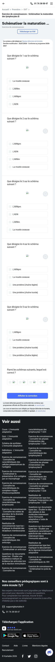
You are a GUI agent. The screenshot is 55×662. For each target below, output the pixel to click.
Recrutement (7, 650)
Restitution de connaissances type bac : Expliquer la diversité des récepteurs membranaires (13, 527)
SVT (25, 9)
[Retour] (4, 3)
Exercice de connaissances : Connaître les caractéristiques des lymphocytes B (41, 452)
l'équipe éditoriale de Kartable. (32, 41)
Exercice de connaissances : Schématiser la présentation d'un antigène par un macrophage (14, 475)
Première (16, 9)
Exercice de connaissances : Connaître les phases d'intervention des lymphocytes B (41, 464)
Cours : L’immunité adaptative (10, 430)
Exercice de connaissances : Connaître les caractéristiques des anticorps (14, 539)
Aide (16, 645)
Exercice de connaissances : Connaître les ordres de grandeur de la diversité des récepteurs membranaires (14, 514)
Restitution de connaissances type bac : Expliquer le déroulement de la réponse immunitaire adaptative (40, 548)
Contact (5, 645)
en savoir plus (39, 405)
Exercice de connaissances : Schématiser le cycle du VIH (41, 569)
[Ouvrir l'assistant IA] (49, 652)
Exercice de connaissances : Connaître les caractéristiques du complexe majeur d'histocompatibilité (14, 488)
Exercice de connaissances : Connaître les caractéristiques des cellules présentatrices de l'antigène (14, 462)
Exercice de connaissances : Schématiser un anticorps (14, 548)
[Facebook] (22, 656)
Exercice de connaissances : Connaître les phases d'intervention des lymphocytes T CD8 (41, 487)
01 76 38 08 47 (41, 4)
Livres (25, 645)
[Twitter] (29, 656)
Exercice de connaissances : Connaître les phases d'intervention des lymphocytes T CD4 (41, 440)
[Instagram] (35, 656)
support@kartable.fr (15, 606)
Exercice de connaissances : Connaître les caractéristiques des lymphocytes (14, 501)
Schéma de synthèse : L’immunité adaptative (12, 444)
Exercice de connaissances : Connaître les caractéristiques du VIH (41, 559)
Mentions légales (40, 645)
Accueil (5, 9)
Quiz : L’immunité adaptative (10, 437)
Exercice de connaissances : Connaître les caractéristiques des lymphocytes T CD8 (41, 475)
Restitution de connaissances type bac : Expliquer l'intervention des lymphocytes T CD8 (41, 499)
